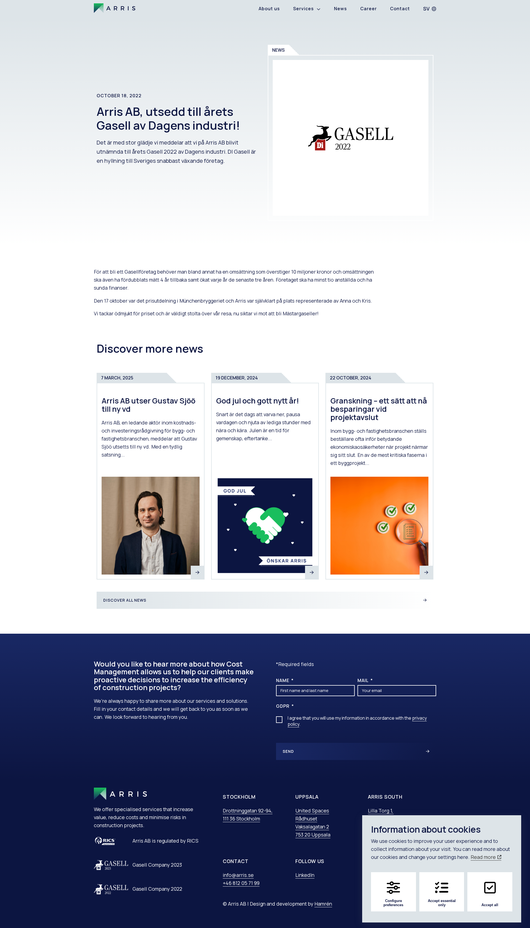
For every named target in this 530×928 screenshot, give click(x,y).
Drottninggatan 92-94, (247, 810)
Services (303, 9)
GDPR (283, 706)
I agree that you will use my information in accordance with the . (357, 721)
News (340, 9)
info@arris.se (238, 875)
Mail (363, 680)
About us (269, 9)
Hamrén (323, 903)
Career (368, 9)
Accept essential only (442, 903)
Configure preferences (393, 903)
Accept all (489, 905)
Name (283, 680)
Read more (484, 857)
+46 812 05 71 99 (241, 883)
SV (426, 8)
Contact (400, 9)
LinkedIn (304, 875)
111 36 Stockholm (241, 818)
